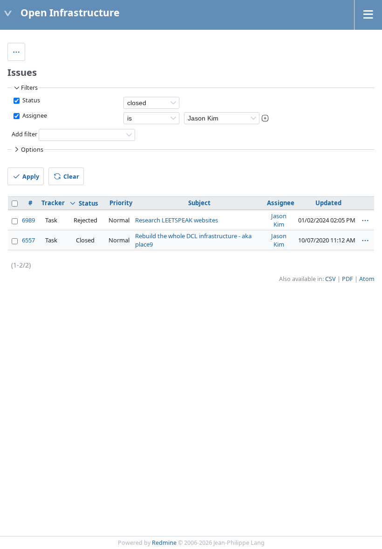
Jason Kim (278, 220)
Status (30, 100)
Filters (29, 88)
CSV (330, 279)
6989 (28, 220)
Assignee (34, 116)
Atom (367, 279)
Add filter (24, 135)
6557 (28, 240)
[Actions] (365, 220)
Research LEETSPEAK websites (176, 220)
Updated (328, 203)
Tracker (53, 203)
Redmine (164, 543)
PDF (347, 279)
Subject (199, 203)
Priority (120, 203)
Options (32, 150)
